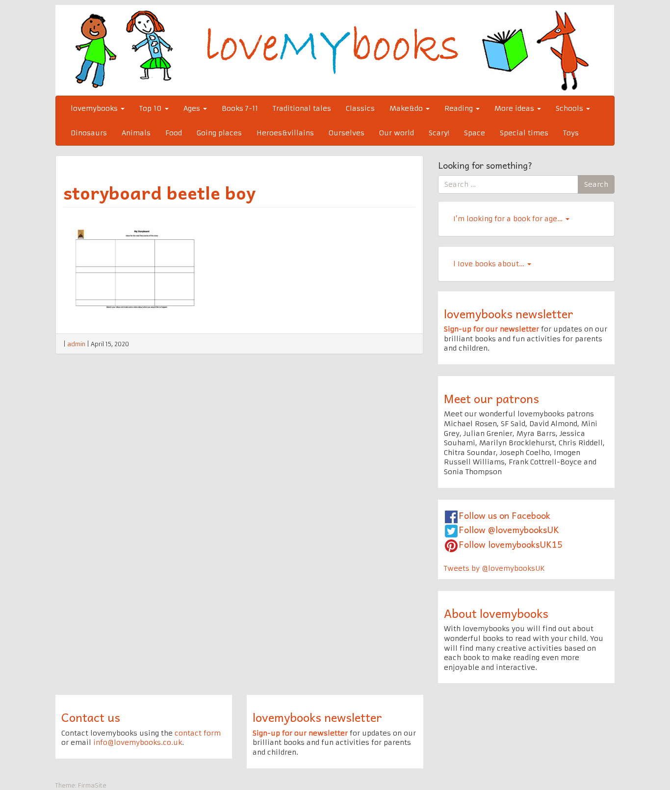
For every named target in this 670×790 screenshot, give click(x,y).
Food (173, 132)
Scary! (439, 132)
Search (596, 184)
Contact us (90, 717)
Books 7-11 (240, 108)
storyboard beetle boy (159, 192)
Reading (459, 108)
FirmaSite (92, 785)
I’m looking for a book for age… (509, 218)
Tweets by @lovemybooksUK (494, 568)
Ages (192, 108)
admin (76, 344)
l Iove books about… (489, 263)
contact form (198, 733)
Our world (396, 132)
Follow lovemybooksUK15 (511, 544)
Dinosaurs (89, 132)
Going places (219, 132)
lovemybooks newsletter (508, 313)
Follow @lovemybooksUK (509, 529)
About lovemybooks (496, 613)
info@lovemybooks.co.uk (137, 742)
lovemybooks (95, 108)
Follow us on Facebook (504, 515)
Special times (524, 132)
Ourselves (346, 132)
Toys (571, 132)
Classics (360, 108)
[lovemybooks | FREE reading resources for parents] (334, 50)
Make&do (407, 108)
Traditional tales (302, 108)
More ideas (515, 108)
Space (474, 132)
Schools (570, 108)
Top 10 (151, 108)
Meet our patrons (491, 398)
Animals (136, 132)
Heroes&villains (285, 132)
